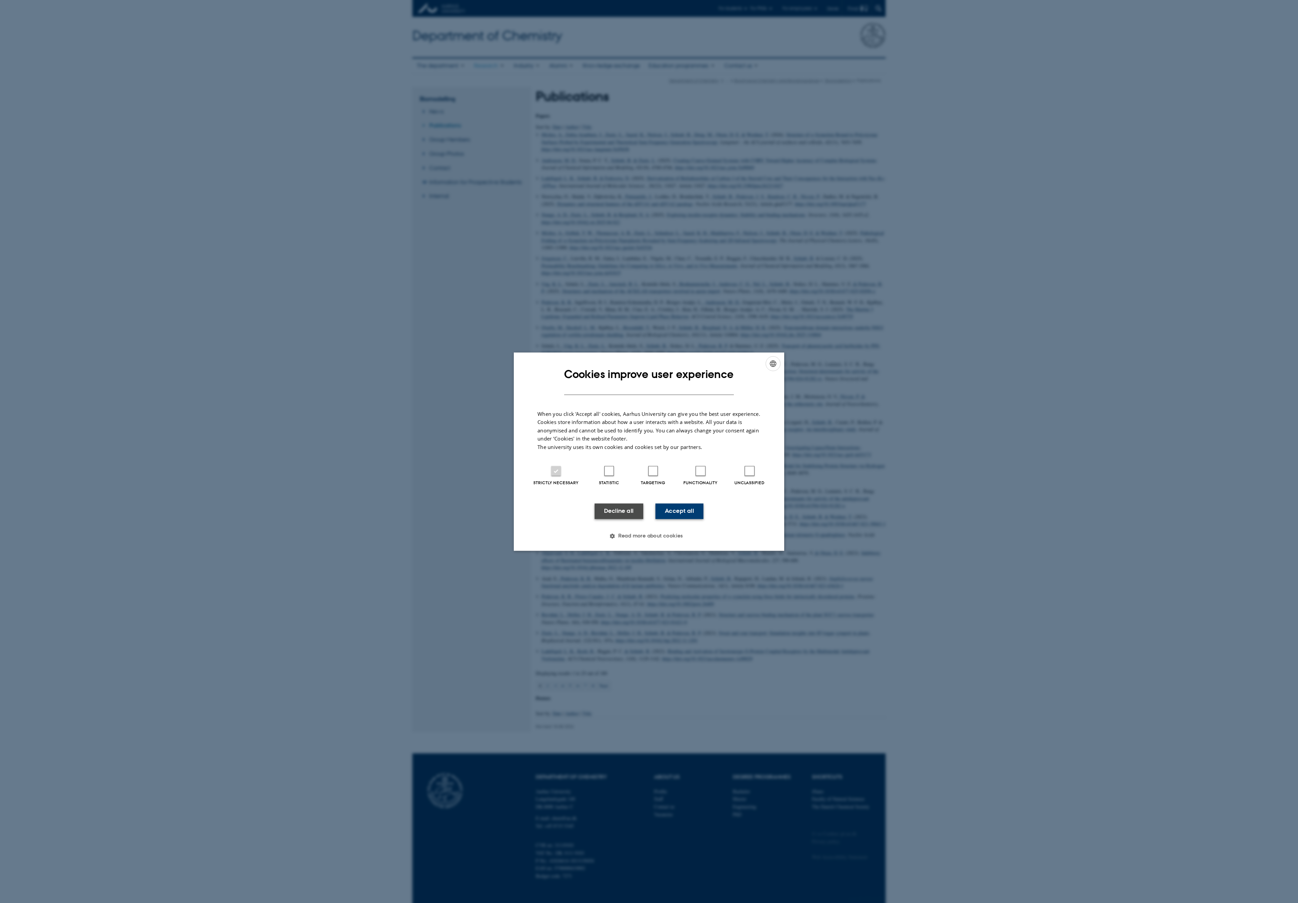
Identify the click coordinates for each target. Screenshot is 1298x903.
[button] (649, 536)
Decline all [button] (618, 511)
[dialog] (649, 451)
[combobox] (773, 363)
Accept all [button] (679, 511)
